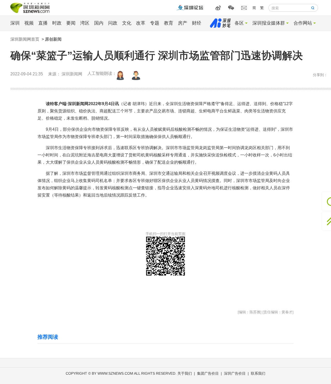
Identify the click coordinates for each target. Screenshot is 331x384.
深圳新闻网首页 (24, 39)
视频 (29, 23)
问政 (112, 23)
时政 (57, 23)
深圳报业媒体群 (268, 23)
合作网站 (303, 23)
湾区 (84, 23)
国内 (98, 23)
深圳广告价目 (235, 373)
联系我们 (258, 373)
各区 (239, 23)
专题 (154, 23)
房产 (182, 23)
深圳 (15, 23)
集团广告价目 (208, 373)
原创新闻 (53, 39)
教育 (168, 23)
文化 (126, 23)
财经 (196, 23)
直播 (43, 23)
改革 (140, 23)
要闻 (71, 23)
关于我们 (184, 373)
